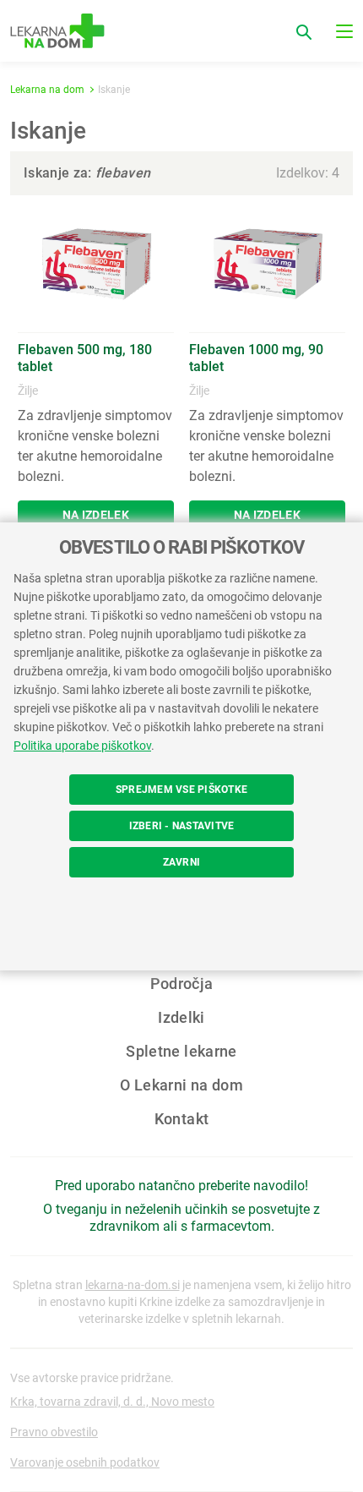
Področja (182, 983)
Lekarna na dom (47, 90)
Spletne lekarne (181, 1051)
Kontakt (181, 1119)
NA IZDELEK (95, 515)
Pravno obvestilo (54, 1432)
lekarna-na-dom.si (132, 1285)
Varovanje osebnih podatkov (85, 1462)
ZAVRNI (181, 862)
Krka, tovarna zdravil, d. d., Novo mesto (112, 1401)
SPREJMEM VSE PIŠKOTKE (181, 789)
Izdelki (181, 1017)
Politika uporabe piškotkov (82, 745)
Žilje (28, 390)
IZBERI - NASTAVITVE (182, 826)
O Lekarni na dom (181, 1085)
